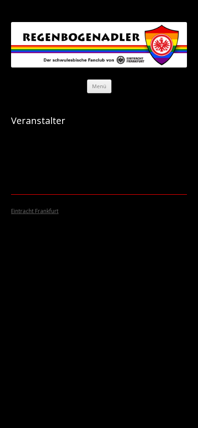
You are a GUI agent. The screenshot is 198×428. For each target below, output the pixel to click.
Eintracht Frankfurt (34, 211)
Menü (99, 86)
